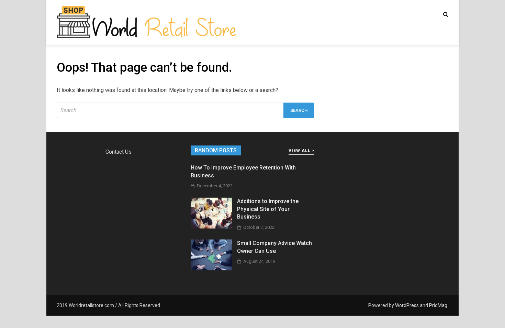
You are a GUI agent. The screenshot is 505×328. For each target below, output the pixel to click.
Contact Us (118, 152)
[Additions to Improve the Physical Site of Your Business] (211, 226)
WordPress (407, 305)
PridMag (438, 305)
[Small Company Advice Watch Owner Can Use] (211, 268)
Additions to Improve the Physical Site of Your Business (268, 209)
